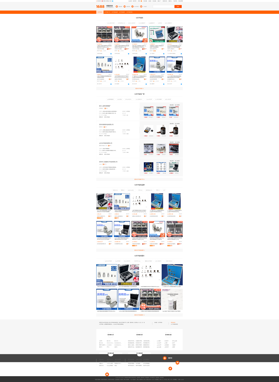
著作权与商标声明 (132, 377)
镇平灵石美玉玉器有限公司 (133, 365)
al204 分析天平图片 (159, 261)
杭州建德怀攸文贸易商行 (171, 79)
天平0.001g (101, 359)
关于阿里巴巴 (152, 377)
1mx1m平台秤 (149, 99)
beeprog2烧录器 (110, 365)
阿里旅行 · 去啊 (135, 379)
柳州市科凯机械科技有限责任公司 (134, 359)
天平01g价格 (174, 340)
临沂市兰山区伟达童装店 (148, 365)
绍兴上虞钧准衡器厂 (105, 106)
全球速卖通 (117, 379)
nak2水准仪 (119, 99)
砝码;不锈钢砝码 (106, 148)
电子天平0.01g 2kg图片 (138, 261)
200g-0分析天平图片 (128, 261)
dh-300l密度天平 (142, 23)
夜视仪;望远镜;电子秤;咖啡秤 (108, 130)
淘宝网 (121, 379)
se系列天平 (166, 347)
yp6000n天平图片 (108, 261)
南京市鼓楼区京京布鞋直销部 (149, 359)
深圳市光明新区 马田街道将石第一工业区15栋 (109, 169)
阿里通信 (157, 379)
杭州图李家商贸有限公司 (136, 79)
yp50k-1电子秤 (168, 99)
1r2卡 (164, 190)
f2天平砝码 (160, 322)
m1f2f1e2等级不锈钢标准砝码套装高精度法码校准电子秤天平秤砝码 (174, 77)
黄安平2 (100, 347)
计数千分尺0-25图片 (170, 261)
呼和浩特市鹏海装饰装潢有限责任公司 (135, 363)
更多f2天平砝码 (138, 88)
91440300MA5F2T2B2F (118, 343)
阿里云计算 (148, 379)
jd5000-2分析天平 (131, 23)
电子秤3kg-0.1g (110, 359)
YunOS (152, 379)
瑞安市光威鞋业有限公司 (140, 365)
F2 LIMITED (109, 345)
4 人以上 (105, 133)
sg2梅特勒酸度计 (110, 99)
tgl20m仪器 (159, 347)
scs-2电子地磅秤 (158, 99)
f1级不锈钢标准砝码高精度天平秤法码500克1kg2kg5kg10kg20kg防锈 (157, 77)
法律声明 (138, 377)
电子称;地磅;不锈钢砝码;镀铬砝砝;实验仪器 (110, 167)
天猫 (124, 379)
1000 (127, 171)
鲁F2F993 (108, 340)
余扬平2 (115, 347)
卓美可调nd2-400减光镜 (150, 190)
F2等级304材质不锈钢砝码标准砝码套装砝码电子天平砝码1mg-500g (104, 46)
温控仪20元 (101, 365)
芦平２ (108, 347)
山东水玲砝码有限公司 (105, 143)
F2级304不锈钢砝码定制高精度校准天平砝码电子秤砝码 (104, 77)
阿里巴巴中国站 (111, 379)
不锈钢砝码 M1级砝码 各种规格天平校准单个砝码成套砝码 (157, 46)
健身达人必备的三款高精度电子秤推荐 (135, 345)
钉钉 (171, 379)
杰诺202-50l (115, 190)
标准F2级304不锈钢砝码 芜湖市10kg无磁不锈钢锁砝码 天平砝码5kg (139, 46)
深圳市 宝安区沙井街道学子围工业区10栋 (109, 131)
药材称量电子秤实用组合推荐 (149, 343)
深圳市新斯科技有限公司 (106, 124)
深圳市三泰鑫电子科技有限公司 (171, 48)
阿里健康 (174, 379)
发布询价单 (173, 322)
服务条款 (142, 377)
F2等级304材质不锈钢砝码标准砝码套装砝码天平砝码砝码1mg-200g (122, 46)
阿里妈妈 (141, 379)
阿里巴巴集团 (97, 379)
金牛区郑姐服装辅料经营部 (148, 363)
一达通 (178, 379)
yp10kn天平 (159, 345)
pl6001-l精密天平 (168, 23)
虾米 (144, 379)
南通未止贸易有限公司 (119, 79)
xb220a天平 (159, 343)
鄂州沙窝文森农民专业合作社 (141, 361)
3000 (127, 133)
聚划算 (127, 379)
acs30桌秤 (159, 340)
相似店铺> (172, 105)
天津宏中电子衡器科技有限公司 (101, 48)
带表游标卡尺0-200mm (119, 363)
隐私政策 (147, 377)
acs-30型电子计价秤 (140, 99)
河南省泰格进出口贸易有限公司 (149, 361)
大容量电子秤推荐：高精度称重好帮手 (143, 340)
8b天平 (173, 343)
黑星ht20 (122, 190)
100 (127, 115)
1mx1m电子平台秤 (111, 23)
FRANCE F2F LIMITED (111, 343)
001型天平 (166, 340)
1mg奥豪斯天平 (152, 23)
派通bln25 (101, 363)
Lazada (182, 379)
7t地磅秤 (173, 345)
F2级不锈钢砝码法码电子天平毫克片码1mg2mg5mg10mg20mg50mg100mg (122, 77)
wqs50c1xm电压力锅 (132, 190)
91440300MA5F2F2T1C (118, 345)
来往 (169, 379)
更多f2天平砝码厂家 (138, 179)
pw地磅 (165, 343)
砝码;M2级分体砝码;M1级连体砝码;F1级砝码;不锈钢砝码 (110, 111)
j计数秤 (173, 347)
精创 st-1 (158, 190)
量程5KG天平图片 (148, 261)
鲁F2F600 (101, 343)
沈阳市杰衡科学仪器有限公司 (154, 48)
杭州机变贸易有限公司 (154, 79)
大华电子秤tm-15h (121, 23)
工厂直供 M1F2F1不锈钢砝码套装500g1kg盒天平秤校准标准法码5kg (139, 77)
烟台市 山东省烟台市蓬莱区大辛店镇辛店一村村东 (109, 150)
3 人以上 (105, 171)
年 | (107, 108)
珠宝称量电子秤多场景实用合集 (142, 347)
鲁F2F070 (116, 340)
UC (162, 379)
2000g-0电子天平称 (129, 99)
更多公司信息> (107, 117)
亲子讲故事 (138, 363)
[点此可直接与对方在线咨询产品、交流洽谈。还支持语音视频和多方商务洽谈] (111, 53)
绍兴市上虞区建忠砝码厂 (101, 79)
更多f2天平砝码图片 (138, 315)
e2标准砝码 (166, 345)
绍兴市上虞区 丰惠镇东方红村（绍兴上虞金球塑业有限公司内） (109, 113)
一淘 (131, 379)
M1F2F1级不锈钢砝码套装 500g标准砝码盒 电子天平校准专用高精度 (174, 46)
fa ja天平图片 (117, 261)
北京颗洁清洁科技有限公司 (141, 359)
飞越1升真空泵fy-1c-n (119, 359)
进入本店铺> (177, 105)
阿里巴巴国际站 (104, 379)
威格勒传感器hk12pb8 (119, 361)
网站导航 (162, 377)
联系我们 (157, 377)
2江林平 (100, 340)
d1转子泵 (160, 23)
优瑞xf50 (108, 361)
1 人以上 (105, 115)
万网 (160, 379)
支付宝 (165, 379)
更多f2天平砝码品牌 (138, 250)
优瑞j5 (116, 365)
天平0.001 (140, 190)
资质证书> (101, 117)
